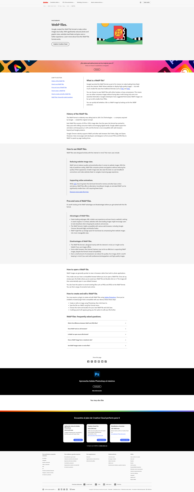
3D (42, 468)
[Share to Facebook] (88, 361)
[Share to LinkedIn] (95, 361)
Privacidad (110, 489)
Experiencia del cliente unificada (70, 461)
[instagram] (61, 489)
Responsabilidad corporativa (135, 467)
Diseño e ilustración (46, 462)
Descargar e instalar (112, 459)
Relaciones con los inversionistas (136, 469)
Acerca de (132, 459)
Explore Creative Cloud (60, 44)
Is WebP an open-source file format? (78, 334)
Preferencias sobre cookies (126, 489)
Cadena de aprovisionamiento (136, 471)
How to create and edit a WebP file (61, 94)
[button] (140, 2)
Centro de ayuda (111, 456)
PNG (122, 89)
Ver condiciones (114, 434)
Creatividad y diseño (54, 2)
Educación (88, 456)
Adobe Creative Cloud (52, 6)
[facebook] (59, 489)
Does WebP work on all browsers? (77, 329)
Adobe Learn (110, 463)
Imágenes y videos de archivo (47, 472)
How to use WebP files (58, 84)
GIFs (75, 184)
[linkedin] (67, 489)
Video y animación (45, 464)
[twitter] (64, 489)
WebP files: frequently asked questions (62, 97)
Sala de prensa (133, 465)
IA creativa (44, 458)
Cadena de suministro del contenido (71, 459)
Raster (68, 6)
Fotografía (44, 460)
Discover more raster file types (79, 192)
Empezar (97, 69)
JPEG (128, 89)
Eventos (131, 463)
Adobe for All (132, 477)
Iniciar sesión (147, 2)
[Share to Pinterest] (99, 361)
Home (44, 6)
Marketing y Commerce (82, 2)
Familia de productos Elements (48, 470)
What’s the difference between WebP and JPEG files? (83, 323)
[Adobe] (45, 2)
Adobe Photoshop (110, 297)
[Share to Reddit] (102, 361)
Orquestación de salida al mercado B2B (71, 465)
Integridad (132, 475)
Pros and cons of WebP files (59, 87)
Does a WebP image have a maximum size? (80, 340)
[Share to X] (92, 361)
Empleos (132, 461)
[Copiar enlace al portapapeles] (106, 361)
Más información (97, 391)
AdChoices (150, 489)
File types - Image (61, 6)
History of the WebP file (58, 81)
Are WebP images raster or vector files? (79, 345)
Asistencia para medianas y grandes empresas (117, 465)
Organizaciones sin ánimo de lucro (92, 459)
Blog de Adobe (133, 479)
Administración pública (90, 461)
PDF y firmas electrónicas (68, 2)
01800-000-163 (103, 446)
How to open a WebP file (58, 91)
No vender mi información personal (138, 489)
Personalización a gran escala (69, 456)
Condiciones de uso (116, 489)
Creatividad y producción (69, 463)
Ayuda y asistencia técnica (96, 2)
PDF (43, 466)
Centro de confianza (134, 473)
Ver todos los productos (46, 474)
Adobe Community (111, 461)
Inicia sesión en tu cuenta (135, 456)
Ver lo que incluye (91, 435)
